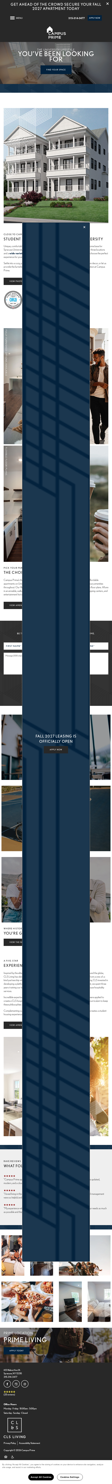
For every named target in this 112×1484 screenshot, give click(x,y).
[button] (56, 749)
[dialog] (56, 742)
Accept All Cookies (41, 1477)
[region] (56, 1472)
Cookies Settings (69, 1477)
